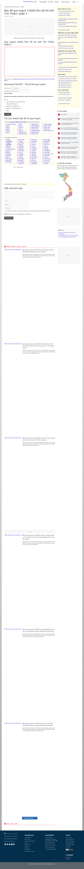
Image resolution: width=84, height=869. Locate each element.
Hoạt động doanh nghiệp (30, 841)
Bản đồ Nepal (64, 114)
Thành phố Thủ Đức (11, 124)
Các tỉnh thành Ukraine (64, 103)
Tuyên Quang (47, 158)
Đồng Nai (21, 149)
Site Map (67, 847)
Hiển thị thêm (28, 818)
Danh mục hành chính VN (50, 845)
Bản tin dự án (27, 839)
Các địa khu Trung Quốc (65, 100)
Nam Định (34, 152)
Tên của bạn (7, 88)
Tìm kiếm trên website (70, 844)
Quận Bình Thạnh (23, 133)
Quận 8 (20, 125)
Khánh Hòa (34, 139)
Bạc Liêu (8, 150)
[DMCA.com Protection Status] (69, 850)
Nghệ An (34, 154)
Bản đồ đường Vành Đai (50, 842)
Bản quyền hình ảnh (70, 842)
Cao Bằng (21, 142)
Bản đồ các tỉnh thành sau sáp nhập (67, 35)
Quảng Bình (34, 162)
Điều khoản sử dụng (70, 841)
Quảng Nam (34, 163)
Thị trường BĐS (43, 1)
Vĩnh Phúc (46, 162)
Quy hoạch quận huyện (50, 847)
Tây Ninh (46, 147)
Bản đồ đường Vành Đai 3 (65, 85)
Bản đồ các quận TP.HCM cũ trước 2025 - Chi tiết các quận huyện (70, 119)
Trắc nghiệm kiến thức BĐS (50, 849)
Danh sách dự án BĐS (64, 30)
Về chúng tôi (68, 846)
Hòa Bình (21, 160)
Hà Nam (21, 155)
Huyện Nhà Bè (47, 125)
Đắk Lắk (21, 144)
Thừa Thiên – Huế (48, 154)
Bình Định (8, 160)
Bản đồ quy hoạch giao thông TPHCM (68, 80)
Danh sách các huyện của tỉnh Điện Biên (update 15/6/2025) (70, 143)
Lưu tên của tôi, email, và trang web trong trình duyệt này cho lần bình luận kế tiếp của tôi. (28, 211)
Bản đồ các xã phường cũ (65, 71)
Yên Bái (46, 163)
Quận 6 (8, 132)
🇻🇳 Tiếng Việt (68, 857)
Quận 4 (8, 129)
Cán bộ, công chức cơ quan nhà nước (16, 101)
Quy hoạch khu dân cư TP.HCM (17, 6)
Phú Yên (34, 160)
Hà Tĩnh (21, 157)
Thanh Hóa (47, 152)
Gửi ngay (7, 114)
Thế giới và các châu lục (64, 15)
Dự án (35, 1)
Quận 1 (8, 126)
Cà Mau (21, 141)
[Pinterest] (14, 844)
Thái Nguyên (47, 150)
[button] (78, 2)
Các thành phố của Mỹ (64, 94)
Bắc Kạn (8, 152)
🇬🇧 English (68, 859)
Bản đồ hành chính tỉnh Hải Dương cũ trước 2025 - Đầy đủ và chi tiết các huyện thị (69, 133)
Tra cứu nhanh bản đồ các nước (66, 11)
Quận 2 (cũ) (47, 127)
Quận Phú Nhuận (36, 125)
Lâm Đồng (34, 149)
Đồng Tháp (21, 150)
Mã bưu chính (27, 849)
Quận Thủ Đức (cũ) (48, 130)
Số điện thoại (7, 91)
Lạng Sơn (34, 147)
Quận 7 (20, 124)
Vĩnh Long (46, 160)
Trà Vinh (46, 157)
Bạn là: (6, 99)
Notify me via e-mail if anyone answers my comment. (18, 214)
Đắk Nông (21, 146)
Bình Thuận (21, 139)
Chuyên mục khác (65, 1)
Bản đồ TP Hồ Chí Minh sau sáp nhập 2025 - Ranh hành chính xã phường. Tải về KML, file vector (69, 128)
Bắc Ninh (8, 155)
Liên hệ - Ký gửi (69, 837)
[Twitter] (7, 844)
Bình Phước (9, 162)
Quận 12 (21, 130)
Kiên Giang (34, 141)
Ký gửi (74, 1)
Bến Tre (8, 157)
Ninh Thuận (34, 157)
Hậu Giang (21, 162)
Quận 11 (21, 129)
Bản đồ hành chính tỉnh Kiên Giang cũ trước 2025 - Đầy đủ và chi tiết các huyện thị (69, 152)
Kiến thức (51, 1)
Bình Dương (9, 158)
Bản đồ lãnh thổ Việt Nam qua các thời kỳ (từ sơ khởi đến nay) (69, 124)
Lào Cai (33, 146)
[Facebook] (5, 844)
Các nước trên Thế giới (64, 13)
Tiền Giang (46, 155)
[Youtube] (9, 844)
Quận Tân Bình (35, 127)
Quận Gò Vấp (35, 124)
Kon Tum (34, 142)
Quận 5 (8, 130)
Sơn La (46, 146)
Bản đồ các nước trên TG (50, 844)
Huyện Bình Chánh (36, 130)
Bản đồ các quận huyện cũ (65, 69)
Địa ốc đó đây (27, 844)
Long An (34, 150)
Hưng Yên (21, 163)
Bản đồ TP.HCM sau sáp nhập (66, 48)
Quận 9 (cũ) (47, 129)
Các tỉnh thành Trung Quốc (65, 98)
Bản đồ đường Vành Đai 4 (65, 87)
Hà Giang (21, 154)
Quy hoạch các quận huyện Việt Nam (68, 26)
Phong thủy (27, 847)
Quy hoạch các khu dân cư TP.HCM (67, 78)
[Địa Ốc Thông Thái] (28, 1)
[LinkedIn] (12, 844)
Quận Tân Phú (35, 129)
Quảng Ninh (47, 141)
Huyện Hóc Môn (48, 124)
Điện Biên (21, 147)
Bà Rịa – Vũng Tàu (10, 149)
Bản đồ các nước (48, 837)
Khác (8, 110)
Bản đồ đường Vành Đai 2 (65, 83)
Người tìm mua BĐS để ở (13, 106)
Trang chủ (6, 6)
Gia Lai (20, 152)
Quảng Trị (46, 142)
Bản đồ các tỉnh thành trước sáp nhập (68, 67)
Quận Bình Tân (22, 132)
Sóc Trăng (46, 144)
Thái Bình (46, 149)
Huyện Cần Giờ (35, 132)
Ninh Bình (34, 155)
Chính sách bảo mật (70, 839)
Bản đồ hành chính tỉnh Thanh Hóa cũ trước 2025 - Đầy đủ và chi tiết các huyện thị (69, 138)
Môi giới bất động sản (12, 104)
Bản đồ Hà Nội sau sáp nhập (66, 46)
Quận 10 (21, 127)
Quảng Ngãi (47, 139)
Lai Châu (34, 144)
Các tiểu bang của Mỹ (64, 92)
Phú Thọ (34, 158)
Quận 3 (8, 127)
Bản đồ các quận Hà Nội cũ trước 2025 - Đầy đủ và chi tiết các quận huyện (70, 147)
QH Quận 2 (24, 184)
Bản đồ (56, 1)
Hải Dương (21, 158)
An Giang (8, 147)
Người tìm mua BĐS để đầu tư (14, 108)
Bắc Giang (8, 154)
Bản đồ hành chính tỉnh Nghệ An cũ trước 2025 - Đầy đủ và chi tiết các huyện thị (68, 157)
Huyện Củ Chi (35, 133)
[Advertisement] (29, 26)
